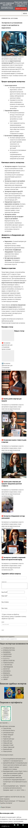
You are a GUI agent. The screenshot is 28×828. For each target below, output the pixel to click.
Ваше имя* (4, 596)
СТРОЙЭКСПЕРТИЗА (9, 648)
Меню (25, 13)
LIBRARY (5, 679)
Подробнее (17, 823)
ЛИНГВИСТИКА (7, 675)
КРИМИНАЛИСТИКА (6, 18)
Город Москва (7, 728)
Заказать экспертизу (21, 8)
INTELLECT (6, 677)
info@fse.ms (21, 6)
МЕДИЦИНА (6, 673)
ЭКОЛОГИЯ (6, 669)
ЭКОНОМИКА (7, 671)
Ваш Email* (4, 592)
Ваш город (4, 608)
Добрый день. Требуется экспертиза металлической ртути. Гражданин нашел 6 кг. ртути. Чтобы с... (14, 788)
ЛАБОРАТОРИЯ (7, 654)
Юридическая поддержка (7, 636)
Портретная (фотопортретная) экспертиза (13, 323)
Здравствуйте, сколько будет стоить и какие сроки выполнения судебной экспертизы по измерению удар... (15, 773)
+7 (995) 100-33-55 (21, 4)
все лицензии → (4, 723)
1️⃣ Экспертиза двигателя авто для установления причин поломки (7, 366)
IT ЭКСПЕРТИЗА (7, 665)
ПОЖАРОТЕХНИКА (8, 662)
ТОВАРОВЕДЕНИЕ (8, 667)
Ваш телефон (5, 602)
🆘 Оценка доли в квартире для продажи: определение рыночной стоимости (12, 484)
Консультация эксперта (6, 755)
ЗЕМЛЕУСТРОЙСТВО (9, 660)
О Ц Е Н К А (6, 658)
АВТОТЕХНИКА (14, 18)
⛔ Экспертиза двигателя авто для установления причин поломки (7, 346)
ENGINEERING (7, 652)
